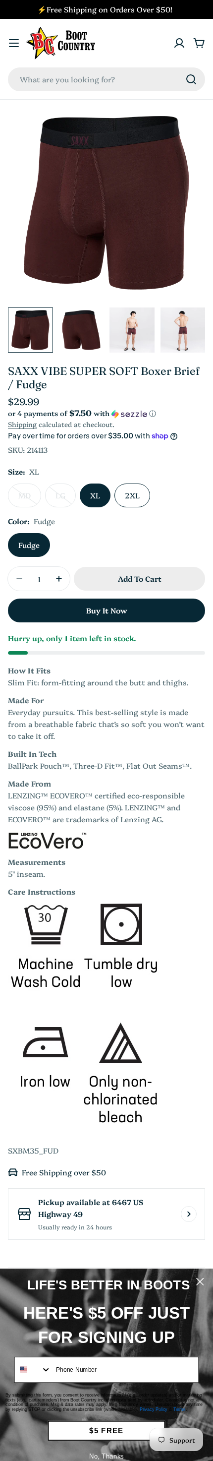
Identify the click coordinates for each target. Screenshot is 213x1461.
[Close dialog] (200, 1282)
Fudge (29, 545)
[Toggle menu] (14, 43)
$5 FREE (106, 1430)
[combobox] (106, 79)
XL (95, 495)
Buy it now (106, 610)
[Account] (179, 43)
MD (29, 498)
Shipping (22, 424)
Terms (179, 1409)
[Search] (191, 79)
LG (65, 498)
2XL (132, 495)
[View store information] (189, 1214)
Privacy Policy (153, 1409)
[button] (106, 413)
